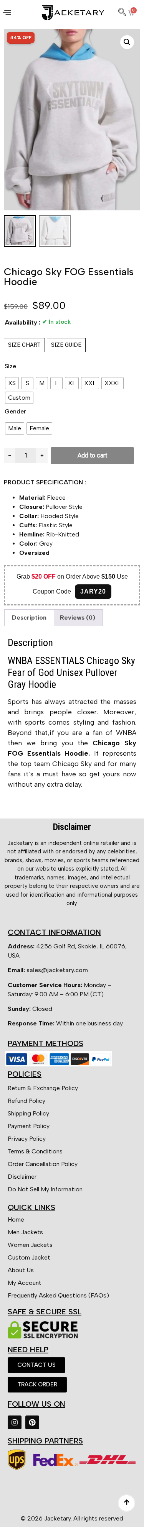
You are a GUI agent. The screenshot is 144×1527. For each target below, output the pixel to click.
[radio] (11, 383)
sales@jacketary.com (57, 970)
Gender (15, 411)
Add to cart (92, 455)
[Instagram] (15, 1422)
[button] (127, 42)
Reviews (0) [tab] (77, 617)
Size (10, 366)
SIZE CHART (24, 344)
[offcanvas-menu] (6, 13)
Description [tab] (29, 617)
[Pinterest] (32, 1422)
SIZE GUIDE (66, 344)
